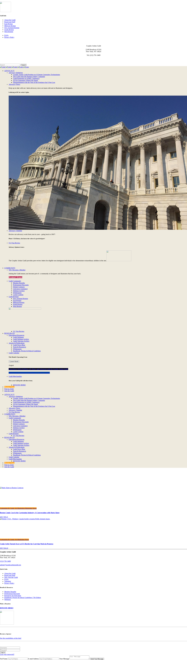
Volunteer (7, 581)
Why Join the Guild (11, 577)
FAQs (6, 35)
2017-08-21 (4, 517)
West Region (8, 32)
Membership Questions (8, 61)
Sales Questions (5, 63)
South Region (9, 30)
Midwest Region (10, 26)
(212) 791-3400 (5, 561)
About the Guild (9, 20)
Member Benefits (10, 592)
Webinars (7, 599)
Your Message (64, 659)
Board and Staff (9, 22)
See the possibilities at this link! (10, 638)
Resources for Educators (12, 596)
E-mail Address (33, 659)
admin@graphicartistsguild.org (10, 565)
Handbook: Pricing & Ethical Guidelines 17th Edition (22, 597)
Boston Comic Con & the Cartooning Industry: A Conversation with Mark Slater (30, 513)
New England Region (11, 28)
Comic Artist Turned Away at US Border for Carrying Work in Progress (26, 544)
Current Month (14, 361)
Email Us (3, 59)
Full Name (3, 659)
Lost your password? (7, 654)
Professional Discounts (12, 594)
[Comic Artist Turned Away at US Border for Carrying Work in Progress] (25, 519)
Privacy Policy (9, 37)
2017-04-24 (4, 548)
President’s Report (15, 277)
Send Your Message (97, 659)
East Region (8, 24)
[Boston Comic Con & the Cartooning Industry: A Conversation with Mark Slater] (11, 488)
